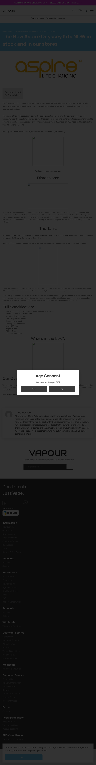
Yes (34, 389)
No (62, 389)
